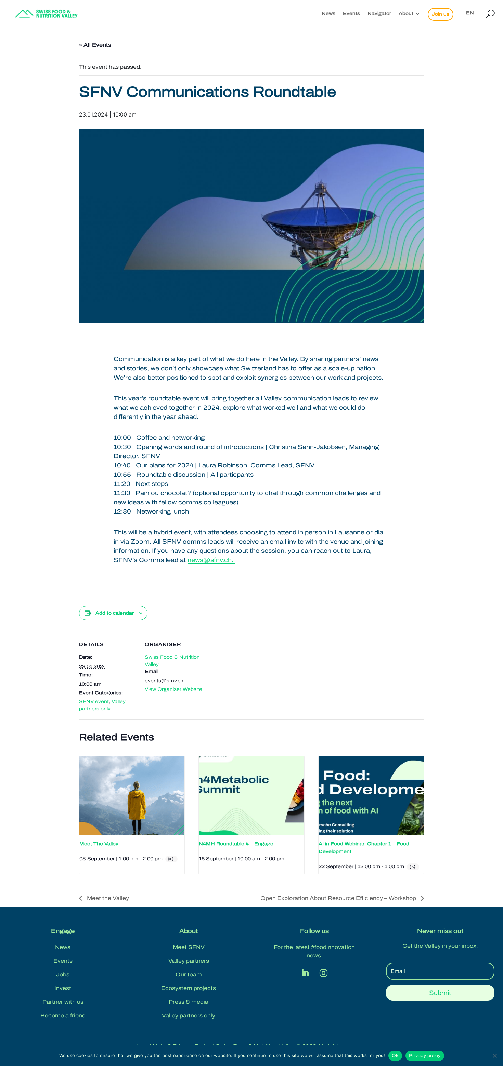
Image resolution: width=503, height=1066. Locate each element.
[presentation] (131, 795)
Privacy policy (425, 1055)
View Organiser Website (173, 689)
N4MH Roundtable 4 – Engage (236, 843)
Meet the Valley (107, 898)
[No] (494, 1055)
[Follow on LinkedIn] (305, 973)
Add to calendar (114, 613)
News (328, 13)
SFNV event (94, 701)
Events (351, 13)
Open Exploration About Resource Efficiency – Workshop (338, 898)
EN (470, 13)
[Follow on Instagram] (324, 973)
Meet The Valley (98, 843)
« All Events (95, 45)
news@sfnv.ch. (211, 560)
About (406, 13)
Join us (440, 14)
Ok (395, 1055)
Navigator (379, 13)
